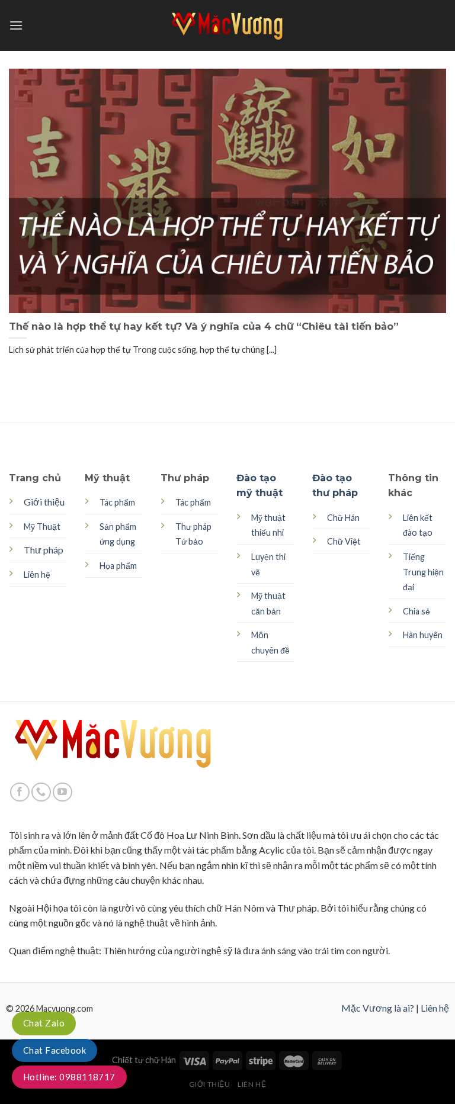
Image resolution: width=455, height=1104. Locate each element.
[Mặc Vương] (227, 25)
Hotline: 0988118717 (69, 1076)
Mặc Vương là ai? (377, 1007)
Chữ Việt (344, 541)
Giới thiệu (44, 501)
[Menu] (16, 25)
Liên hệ (435, 1007)
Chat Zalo (44, 1023)
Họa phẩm (118, 566)
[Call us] (41, 792)
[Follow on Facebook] (20, 792)
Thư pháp (43, 549)
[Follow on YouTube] (62, 792)
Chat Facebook (54, 1050)
